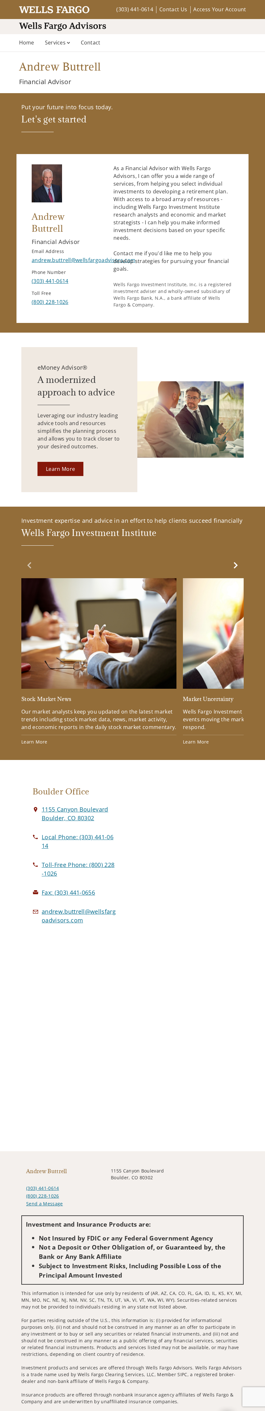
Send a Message (44, 1204)
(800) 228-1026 (42, 1196)
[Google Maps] (190, 858)
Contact (91, 42)
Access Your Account (219, 9)
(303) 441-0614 (134, 9)
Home (26, 42)
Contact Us (173, 9)
